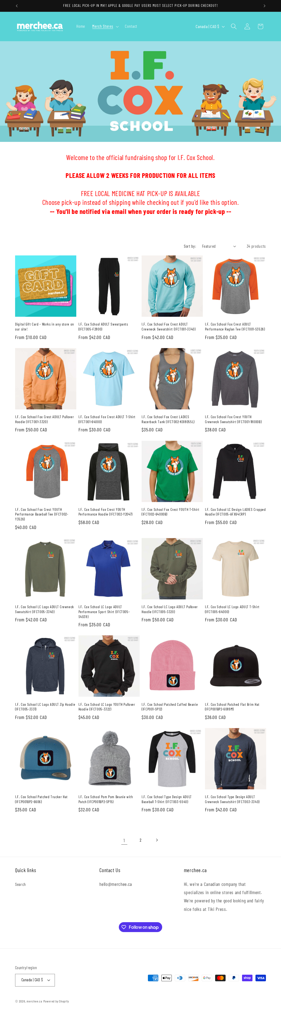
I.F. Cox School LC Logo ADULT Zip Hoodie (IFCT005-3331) (45, 707)
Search (20, 884)
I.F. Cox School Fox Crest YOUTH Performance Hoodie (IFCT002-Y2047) (105, 512)
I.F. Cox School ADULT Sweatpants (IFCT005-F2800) (103, 326)
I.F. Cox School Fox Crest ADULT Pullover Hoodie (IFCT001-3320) (44, 419)
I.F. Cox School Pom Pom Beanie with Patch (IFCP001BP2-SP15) (105, 799)
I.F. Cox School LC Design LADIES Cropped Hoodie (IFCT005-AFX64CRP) (235, 512)
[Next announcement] (264, 6)
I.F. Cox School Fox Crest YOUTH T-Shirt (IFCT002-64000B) (170, 512)
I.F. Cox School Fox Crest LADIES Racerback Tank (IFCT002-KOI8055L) (168, 419)
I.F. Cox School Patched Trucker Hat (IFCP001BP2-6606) (41, 799)
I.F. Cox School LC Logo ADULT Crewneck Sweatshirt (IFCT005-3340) (44, 609)
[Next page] (156, 840)
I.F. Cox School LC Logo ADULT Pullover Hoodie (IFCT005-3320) (170, 609)
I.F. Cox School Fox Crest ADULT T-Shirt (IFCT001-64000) (107, 419)
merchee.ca (34, 1001)
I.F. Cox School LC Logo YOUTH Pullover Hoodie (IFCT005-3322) (106, 707)
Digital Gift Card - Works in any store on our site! (44, 326)
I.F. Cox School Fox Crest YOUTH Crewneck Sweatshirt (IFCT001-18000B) (233, 419)
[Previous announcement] (17, 6)
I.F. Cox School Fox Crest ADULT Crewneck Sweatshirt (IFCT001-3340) (168, 326)
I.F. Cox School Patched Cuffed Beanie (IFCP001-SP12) (170, 707)
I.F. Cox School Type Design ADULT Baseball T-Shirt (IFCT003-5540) (167, 799)
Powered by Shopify (56, 1001)
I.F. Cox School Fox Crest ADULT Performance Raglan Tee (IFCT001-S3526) (235, 326)
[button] (105, 26)
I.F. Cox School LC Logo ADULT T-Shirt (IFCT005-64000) (232, 609)
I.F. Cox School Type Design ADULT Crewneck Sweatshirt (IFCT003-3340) (232, 799)
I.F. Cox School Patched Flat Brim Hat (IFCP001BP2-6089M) (232, 707)
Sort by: (190, 246)
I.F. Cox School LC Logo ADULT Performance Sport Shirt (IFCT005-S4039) (104, 611)
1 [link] (124, 840)
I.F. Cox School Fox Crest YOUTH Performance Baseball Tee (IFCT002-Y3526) (41, 514)
